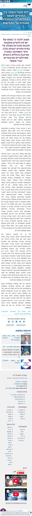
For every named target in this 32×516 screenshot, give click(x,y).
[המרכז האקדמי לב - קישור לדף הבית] (27, 5)
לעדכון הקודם (21, 325)
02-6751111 (19, 382)
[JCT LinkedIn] (5, 1)
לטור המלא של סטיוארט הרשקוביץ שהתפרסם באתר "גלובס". (16, 312)
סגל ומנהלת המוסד (18, 397)
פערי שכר (14, 73)
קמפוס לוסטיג (21, 415)
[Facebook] (16, 321)
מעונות (9, 414)
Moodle (9, 432)
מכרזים (9, 438)
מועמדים (9, 410)
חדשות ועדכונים (19, 399)
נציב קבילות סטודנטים (8, 455)
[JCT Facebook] (1, 1)
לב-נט (9, 429)
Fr (9, 1)
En (7, 1)
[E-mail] (24, 321)
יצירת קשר (23, 1)
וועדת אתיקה (9, 446)
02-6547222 (17, 384)
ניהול (22, 436)
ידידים (9, 421)
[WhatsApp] (12, 321)
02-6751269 (9, 388)
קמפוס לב (20, 410)
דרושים (9, 436)
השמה (9, 416)
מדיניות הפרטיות (11, 514)
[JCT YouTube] (3, 1)
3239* (17, 386)
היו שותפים (20, 403)
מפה (29, 1)
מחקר (9, 419)
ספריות (9, 434)
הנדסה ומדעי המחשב (21, 432)
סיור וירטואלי (16, 1)
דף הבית (30, 33)
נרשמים (9, 427)
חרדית (3, 68)
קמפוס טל (20, 412)
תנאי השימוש (4, 514)
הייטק (19, 70)
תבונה (22, 419)
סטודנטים (8, 412)
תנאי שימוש (9, 463)
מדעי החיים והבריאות (20, 439)
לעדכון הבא (10, 325)
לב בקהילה (20, 401)
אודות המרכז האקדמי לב (17, 395)
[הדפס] (9, 321)
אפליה (26, 112)
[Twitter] (20, 321)
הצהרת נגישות (9, 442)
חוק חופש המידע (8, 450)
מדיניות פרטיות (9, 459)
